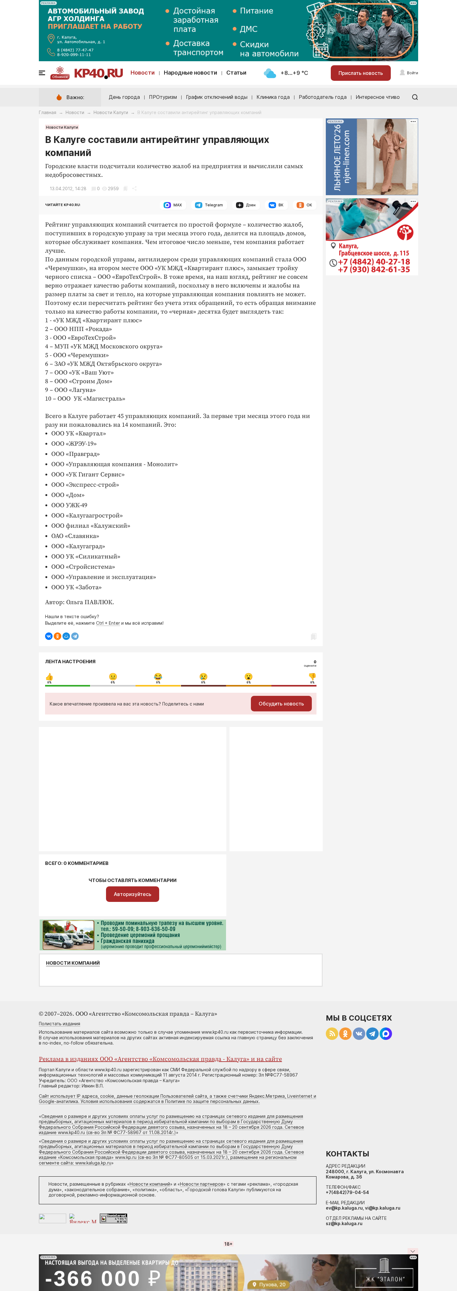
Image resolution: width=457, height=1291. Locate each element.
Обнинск (60, 77)
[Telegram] (75, 636)
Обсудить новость (281, 704)
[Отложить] (125, 188)
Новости (143, 72)
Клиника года (273, 97)
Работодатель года (323, 97)
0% (49, 682)
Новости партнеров (201, 1184)
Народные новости (190, 72)
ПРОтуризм (163, 97)
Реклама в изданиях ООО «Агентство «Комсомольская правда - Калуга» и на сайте (160, 1059)
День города (124, 97)
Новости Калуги (111, 112)
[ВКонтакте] (49, 636)
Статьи (236, 72)
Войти (412, 73)
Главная (47, 112)
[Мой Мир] (66, 636)
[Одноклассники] (57, 636)
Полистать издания (59, 1023)
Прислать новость (361, 73)
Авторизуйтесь (132, 894)
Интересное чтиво (378, 97)
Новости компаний (73, 963)
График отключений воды (216, 97)
